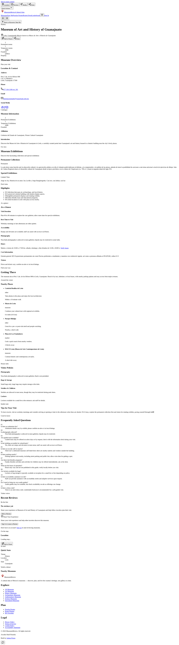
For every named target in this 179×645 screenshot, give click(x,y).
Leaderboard (36, 15)
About (30, 15)
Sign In (46, 15)
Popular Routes (18, 15)
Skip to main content (7, 2)
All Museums (9, 589)
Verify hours (64, 248)
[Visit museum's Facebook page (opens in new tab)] (2, 108)
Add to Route (8, 39)
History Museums (11, 593)
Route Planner (9, 611)
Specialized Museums (12, 601)
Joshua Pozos (11, 638)
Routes (25, 15)
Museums (4, 15)
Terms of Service (10, 624)
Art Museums (9, 591)
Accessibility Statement (12, 627)
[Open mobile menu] (7, 18)
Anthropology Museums (13, 597)
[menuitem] (5, 4)
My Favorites (9, 613)
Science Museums (11, 599)
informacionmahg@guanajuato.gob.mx (16, 99)
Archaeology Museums (12, 595)
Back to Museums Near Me (12, 22)
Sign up (19, 528)
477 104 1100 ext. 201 (10, 89)
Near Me (10, 15)
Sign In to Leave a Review (9, 524)
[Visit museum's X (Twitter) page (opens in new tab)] (4, 108)
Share (18, 39)
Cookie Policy (9, 626)
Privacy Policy (10, 622)
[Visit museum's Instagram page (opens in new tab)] (7, 108)
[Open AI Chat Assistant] (3, 642)
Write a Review (6, 514)
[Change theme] (42, 15)
